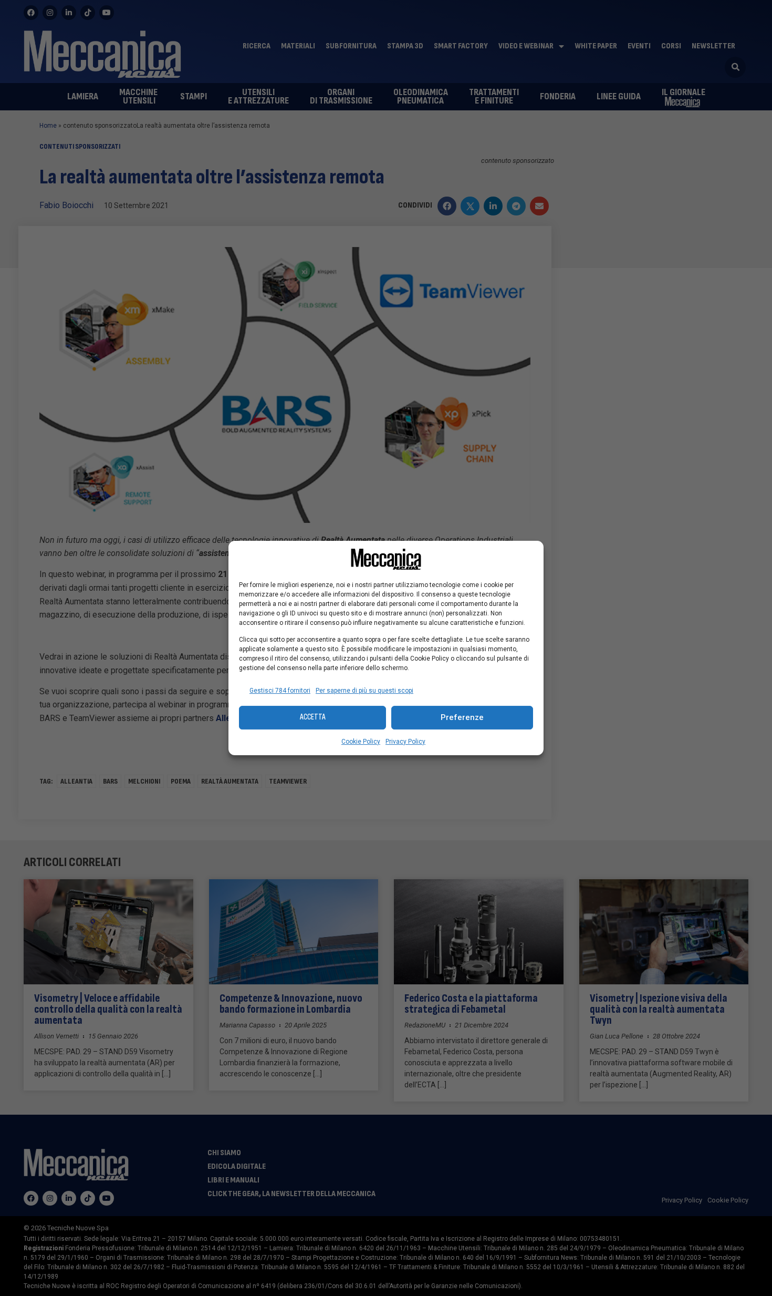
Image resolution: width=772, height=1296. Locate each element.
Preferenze (462, 717)
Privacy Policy (405, 741)
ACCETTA (313, 717)
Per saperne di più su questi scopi (364, 690)
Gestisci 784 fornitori (279, 690)
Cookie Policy (360, 741)
